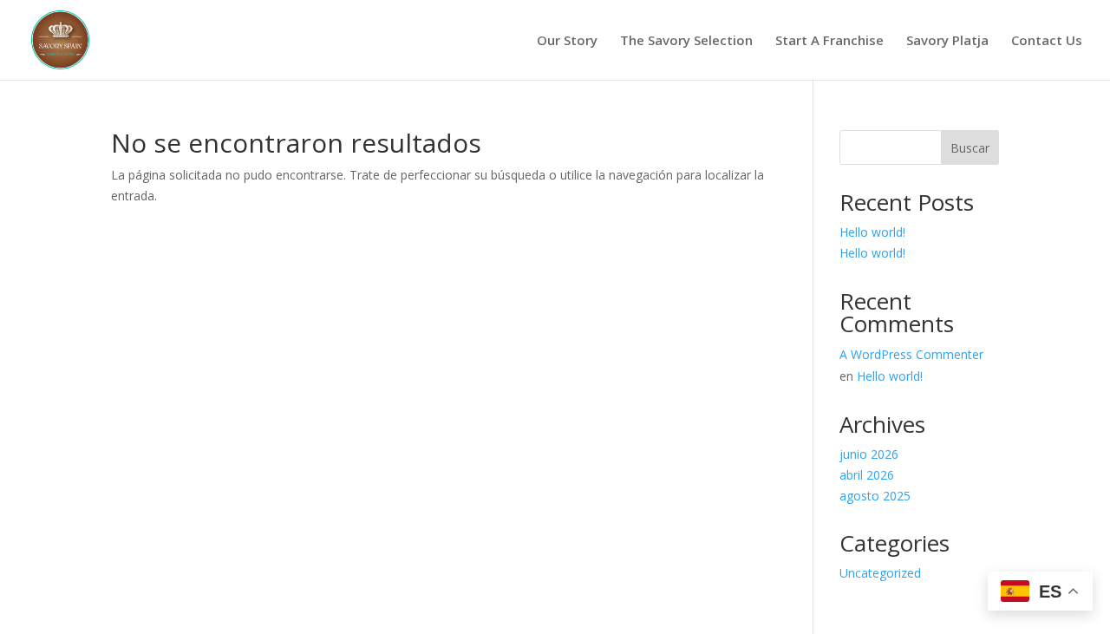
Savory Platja (947, 41)
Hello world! (872, 232)
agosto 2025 (875, 495)
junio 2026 (868, 454)
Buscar (969, 148)
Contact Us (1046, 41)
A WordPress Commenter (911, 354)
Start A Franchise (829, 41)
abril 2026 (866, 475)
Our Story (567, 41)
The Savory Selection (686, 41)
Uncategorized (880, 573)
